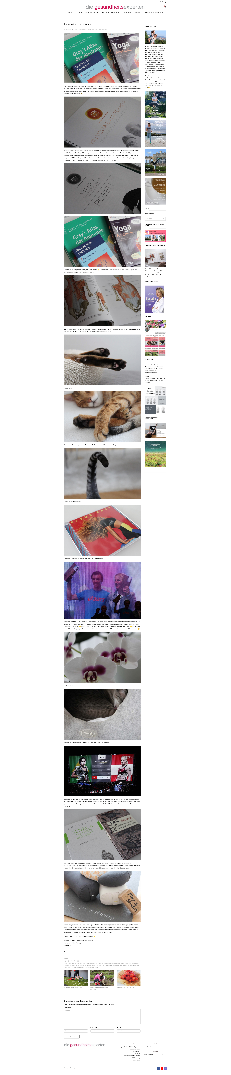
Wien (116, 965)
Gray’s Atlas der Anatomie (86, 272)
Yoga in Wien (87, 967)
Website (119, 1028)
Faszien (95, 963)
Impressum (136, 1060)
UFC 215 (105, 965)
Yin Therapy (131, 965)
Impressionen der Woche (73, 987)
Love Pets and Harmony (85, 965)
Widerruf (137, 1053)
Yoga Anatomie (80, 967)
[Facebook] (160, 2)
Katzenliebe (124, 963)
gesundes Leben (116, 963)
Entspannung (89, 963)
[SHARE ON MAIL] (78, 961)
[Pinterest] (163, 2)
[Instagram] (165, 2)
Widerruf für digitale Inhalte (132, 1055)
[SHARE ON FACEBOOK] (68, 961)
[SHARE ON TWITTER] (65, 961)
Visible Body (107, 331)
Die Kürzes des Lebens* (109, 863)
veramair (68, 29)
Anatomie (74, 963)
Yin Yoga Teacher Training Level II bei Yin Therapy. (79, 150)
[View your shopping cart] (165, 7)
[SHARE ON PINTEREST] (75, 961)
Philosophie (95, 965)
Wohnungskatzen (122, 965)
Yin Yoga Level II (68, 967)
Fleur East (100, 963)
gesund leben (107, 963)
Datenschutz (136, 1051)
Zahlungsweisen (135, 1049)
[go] (163, 219)
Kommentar (68, 1007)
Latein (128, 963)
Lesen (69, 965)
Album (77, 558)
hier (115, 626)
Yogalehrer (94, 967)
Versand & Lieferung (134, 1058)
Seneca (100, 965)
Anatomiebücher (81, 963)
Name (66, 1028)
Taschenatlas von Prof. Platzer (120, 269)
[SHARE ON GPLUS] (71, 961)
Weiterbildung (111, 965)
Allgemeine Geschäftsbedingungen (130, 1047)
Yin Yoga (136, 965)
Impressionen (103, 29)
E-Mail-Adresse (95, 1028)
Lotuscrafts (75, 965)
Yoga (74, 967)
